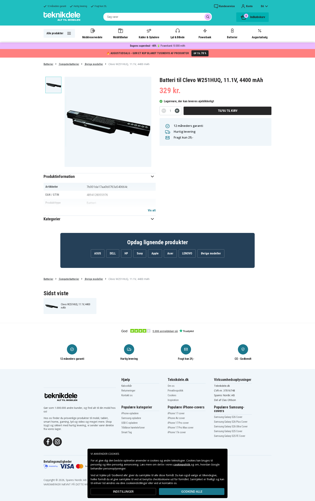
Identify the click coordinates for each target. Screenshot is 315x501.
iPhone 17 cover (176, 413)
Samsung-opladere (131, 418)
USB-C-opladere (129, 422)
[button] (100, 176)
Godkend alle (191, 492)
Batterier (232, 37)
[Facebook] (48, 441)
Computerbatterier (68, 64)
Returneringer (128, 390)
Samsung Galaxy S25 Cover (228, 431)
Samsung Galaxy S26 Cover (228, 417)
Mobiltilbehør (120, 37)
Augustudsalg (259, 37)
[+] (177, 110)
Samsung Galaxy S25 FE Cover (229, 435)
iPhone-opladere (130, 413)
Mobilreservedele (92, 37)
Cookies (172, 395)
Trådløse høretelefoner (133, 427)
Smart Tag (126, 432)
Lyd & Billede (177, 37)
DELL (113, 253)
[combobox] (157, 17)
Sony (140, 253)
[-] (164, 110)
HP (126, 253)
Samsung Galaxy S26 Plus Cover (230, 421)
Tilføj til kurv (227, 110)
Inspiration (173, 400)
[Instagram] (57, 441)
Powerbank (205, 37)
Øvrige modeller (93, 64)
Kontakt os (127, 395)
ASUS (97, 253)
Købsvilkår (126, 385)
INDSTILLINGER (123, 492)
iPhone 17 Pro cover (178, 422)
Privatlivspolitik (175, 390)
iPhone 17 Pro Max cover (180, 427)
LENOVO (187, 253)
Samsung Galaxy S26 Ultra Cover (231, 426)
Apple (155, 253)
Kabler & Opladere (149, 37)
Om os (171, 385)
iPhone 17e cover (177, 432)
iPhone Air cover (176, 418)
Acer (170, 253)
